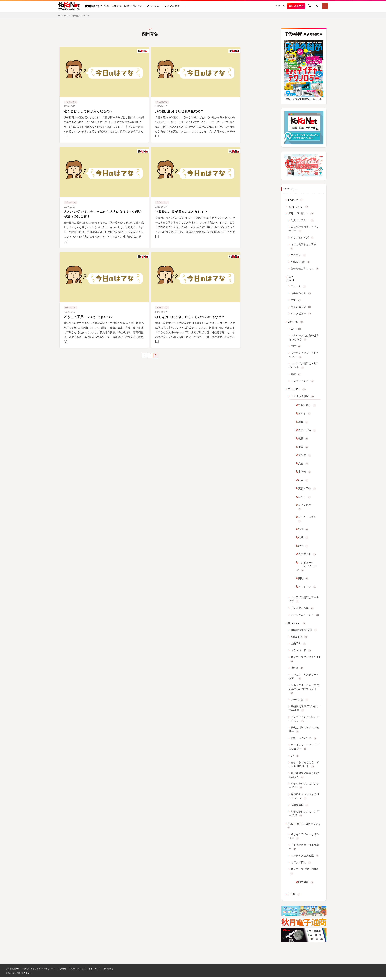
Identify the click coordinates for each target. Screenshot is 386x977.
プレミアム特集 (302, 607)
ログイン (280, 6)
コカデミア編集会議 (304, 855)
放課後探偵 (299, 804)
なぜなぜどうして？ (304, 268)
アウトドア (307, 586)
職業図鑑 (305, 882)
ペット (304, 413)
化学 (302, 537)
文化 (303, 463)
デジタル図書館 (302, 396)
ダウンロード (301, 650)
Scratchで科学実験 (304, 629)
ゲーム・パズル (307, 518)
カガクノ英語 (301, 862)
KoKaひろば (300, 261)
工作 (296, 328)
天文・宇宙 (307, 430)
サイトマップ (94, 969)
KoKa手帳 (299, 636)
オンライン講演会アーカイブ (304, 599)
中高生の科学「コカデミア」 (304, 825)
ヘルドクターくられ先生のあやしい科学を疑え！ (304, 688)
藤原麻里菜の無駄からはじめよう (304, 774)
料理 (303, 529)
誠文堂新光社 (11, 969)
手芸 (303, 446)
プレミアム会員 (171, 5)
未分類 (293, 894)
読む (106, 5)
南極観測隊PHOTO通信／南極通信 (304, 708)
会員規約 (62, 969)
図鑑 (303, 578)
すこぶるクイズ (302, 237)
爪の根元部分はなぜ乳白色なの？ (179, 111)
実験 (295, 346)
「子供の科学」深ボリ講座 (304, 846)
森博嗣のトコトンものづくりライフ (304, 796)
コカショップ (298, 206)
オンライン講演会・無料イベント (304, 365)
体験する (116, 5)
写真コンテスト (302, 220)
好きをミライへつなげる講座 (304, 836)
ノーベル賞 (299, 699)
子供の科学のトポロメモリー (304, 729)
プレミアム (297, 389)
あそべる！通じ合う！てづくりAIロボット (304, 764)
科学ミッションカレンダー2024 (304, 785)
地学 (302, 545)
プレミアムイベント (305, 614)
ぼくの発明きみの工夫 (303, 246)
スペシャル (153, 5)
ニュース (298, 286)
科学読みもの (301, 293)
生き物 (304, 471)
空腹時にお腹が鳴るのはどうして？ (181, 211)
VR (294, 755)
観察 (296, 374)
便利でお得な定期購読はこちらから (304, 99)
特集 (295, 299)
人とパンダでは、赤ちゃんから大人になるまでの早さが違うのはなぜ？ (103, 214)
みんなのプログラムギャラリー (304, 228)
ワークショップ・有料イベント (304, 354)
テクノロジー (306, 506)
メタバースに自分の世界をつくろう (304, 337)
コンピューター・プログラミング (306, 566)
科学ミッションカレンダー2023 (304, 813)
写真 (302, 421)
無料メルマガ (296, 6)
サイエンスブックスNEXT (305, 658)
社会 (302, 480)
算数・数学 (306, 405)
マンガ (304, 455)
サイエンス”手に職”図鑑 (304, 870)
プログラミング (302, 380)
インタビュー (301, 313)
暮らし (304, 496)
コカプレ (298, 254)
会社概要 (26, 969)
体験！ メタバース (303, 738)
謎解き (297, 667)
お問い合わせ (108, 969)
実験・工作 (307, 488)
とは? (98, 6)
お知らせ (295, 199)
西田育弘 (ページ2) (80, 15)
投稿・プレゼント (134, 5)
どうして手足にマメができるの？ (88, 317)
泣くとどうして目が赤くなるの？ (88, 111)
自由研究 (298, 643)
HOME (64, 15)
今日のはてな (70, 102)
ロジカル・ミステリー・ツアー (304, 676)
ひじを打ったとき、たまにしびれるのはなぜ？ (190, 317)
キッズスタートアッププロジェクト (304, 746)
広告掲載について (76, 969)
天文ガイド (307, 554)
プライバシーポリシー (44, 969)
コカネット (26, 973)
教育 (303, 438)
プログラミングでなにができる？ (304, 718)
